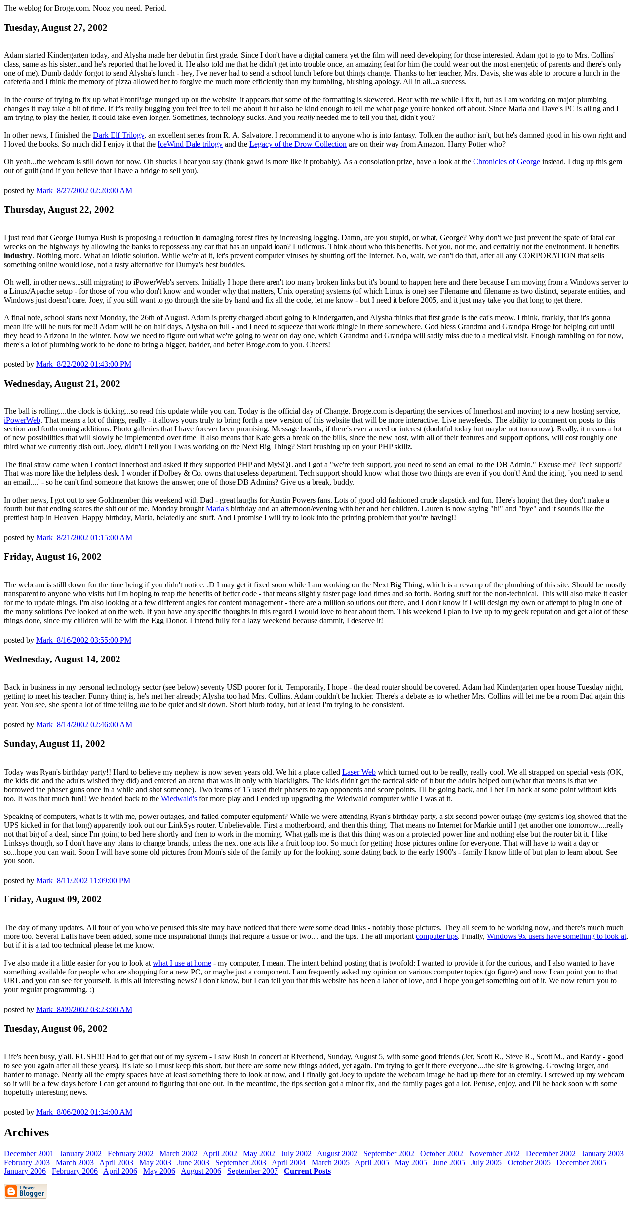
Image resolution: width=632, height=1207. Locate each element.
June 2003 (193, 1162)
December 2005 (581, 1162)
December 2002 (551, 1153)
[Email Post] (135, 190)
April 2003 (116, 1162)
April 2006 (120, 1171)
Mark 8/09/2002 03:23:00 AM (84, 1009)
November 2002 (494, 1153)
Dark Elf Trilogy (118, 135)
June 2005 (449, 1162)
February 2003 (27, 1162)
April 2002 (220, 1153)
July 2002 (296, 1153)
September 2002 (388, 1153)
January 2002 (81, 1153)
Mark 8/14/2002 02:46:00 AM (84, 724)
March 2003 (75, 1162)
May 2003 (155, 1162)
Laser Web (359, 772)
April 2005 (372, 1162)
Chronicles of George (506, 161)
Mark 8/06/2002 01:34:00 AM (84, 1112)
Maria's (217, 509)
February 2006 (75, 1171)
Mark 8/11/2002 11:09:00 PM (83, 880)
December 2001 (29, 1153)
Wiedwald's (179, 798)
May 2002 (259, 1153)
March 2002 (178, 1153)
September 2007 (252, 1171)
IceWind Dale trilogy (190, 144)
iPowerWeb (22, 420)
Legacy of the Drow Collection (298, 144)
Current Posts (307, 1171)
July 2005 (486, 1162)
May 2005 (411, 1162)
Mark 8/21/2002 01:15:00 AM (84, 537)
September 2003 (240, 1162)
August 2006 (201, 1171)
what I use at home (182, 963)
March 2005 (331, 1162)
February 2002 (131, 1153)
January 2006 (25, 1171)
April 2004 (289, 1162)
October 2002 (441, 1153)
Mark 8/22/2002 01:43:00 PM (83, 364)
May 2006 (159, 1171)
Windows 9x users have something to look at (556, 936)
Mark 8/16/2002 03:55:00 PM (83, 640)
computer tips (437, 936)
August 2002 (337, 1153)
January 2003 (603, 1153)
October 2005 (529, 1162)
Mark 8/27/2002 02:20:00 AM (84, 190)
